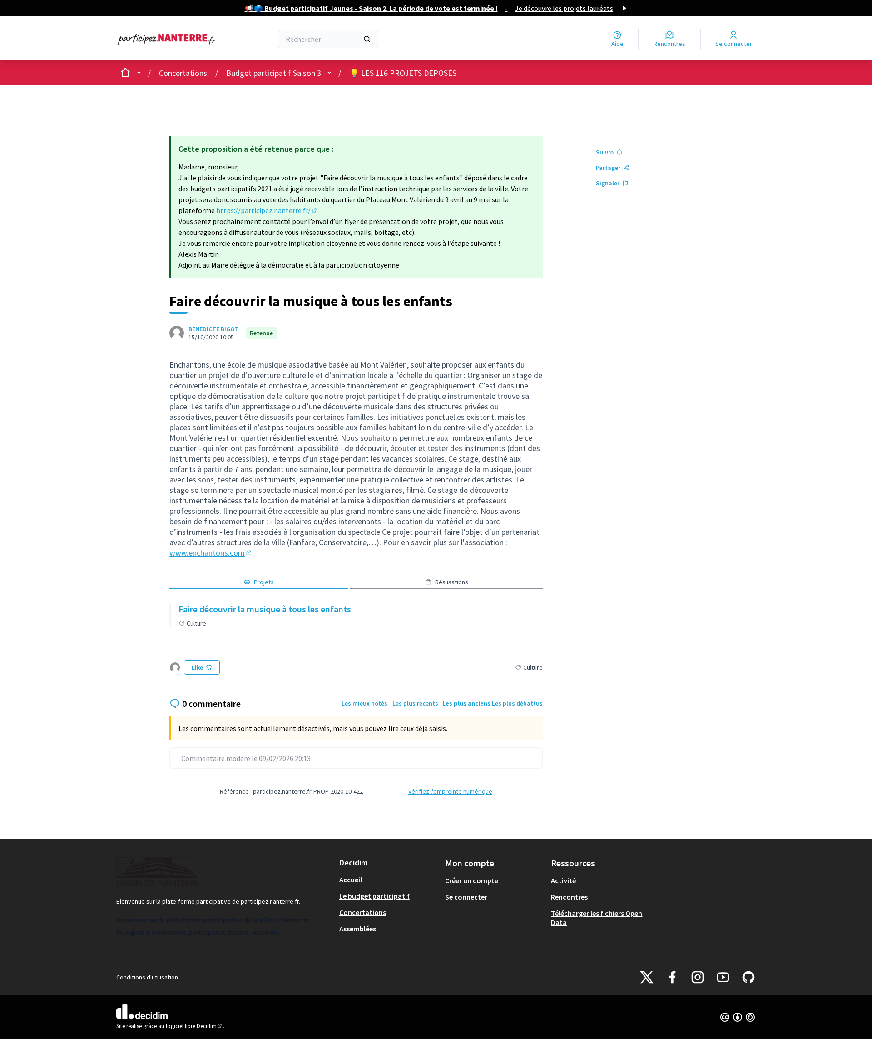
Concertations (183, 73)
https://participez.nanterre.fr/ (267, 210)
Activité (563, 880)
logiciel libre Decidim (194, 1026)
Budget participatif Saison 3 (273, 73)
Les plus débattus (517, 703)
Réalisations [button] (451, 582)
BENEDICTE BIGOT (213, 329)
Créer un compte (471, 880)
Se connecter (466, 896)
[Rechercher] (367, 39)
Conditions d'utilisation (147, 977)
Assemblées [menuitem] (357, 928)
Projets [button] (264, 582)
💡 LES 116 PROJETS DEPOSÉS (402, 73)
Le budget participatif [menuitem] (374, 895)
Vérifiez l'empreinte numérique (450, 791)
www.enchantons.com (211, 552)
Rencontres (569, 896)
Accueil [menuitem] (350, 879)
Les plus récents (415, 703)
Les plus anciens (466, 703)
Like (197, 667)
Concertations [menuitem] (362, 912)
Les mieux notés (364, 703)
